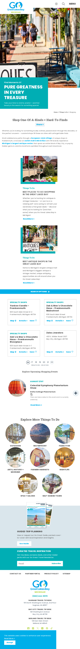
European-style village (41, 138)
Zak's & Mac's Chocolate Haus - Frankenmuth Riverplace (24, 339)
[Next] (76, 393)
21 (48, 362)
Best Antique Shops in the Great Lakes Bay (37, 263)
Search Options (39, 291)
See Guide (24, 543)
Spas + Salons (28, 496)
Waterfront (40, 445)
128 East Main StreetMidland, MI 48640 (40, 622)
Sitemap (66, 573)
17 (32, 362)
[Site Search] (63, 4)
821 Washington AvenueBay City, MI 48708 (40, 613)
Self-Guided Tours (52, 496)
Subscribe (56, 563)
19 (40, 362)
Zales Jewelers (54, 333)
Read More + (9, 638)
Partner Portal (32, 573)
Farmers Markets (40, 469)
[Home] (16, 7)
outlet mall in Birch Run (35, 141)
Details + (23, 320)
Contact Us (15, 573)
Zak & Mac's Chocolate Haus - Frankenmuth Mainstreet (59, 308)
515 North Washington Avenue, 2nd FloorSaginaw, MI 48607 (40, 604)
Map (12, 320)
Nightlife (64, 469)
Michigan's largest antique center (17, 143)
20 (44, 362)
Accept (10, 642)
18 (36, 362)
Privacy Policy (51, 573)
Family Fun (64, 445)
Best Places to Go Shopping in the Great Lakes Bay (39, 193)
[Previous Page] (28, 362)
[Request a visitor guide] (40, 514)
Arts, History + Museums (16, 471)
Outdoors (15, 445)
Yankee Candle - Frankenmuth (19, 307)
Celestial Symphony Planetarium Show (49, 387)
